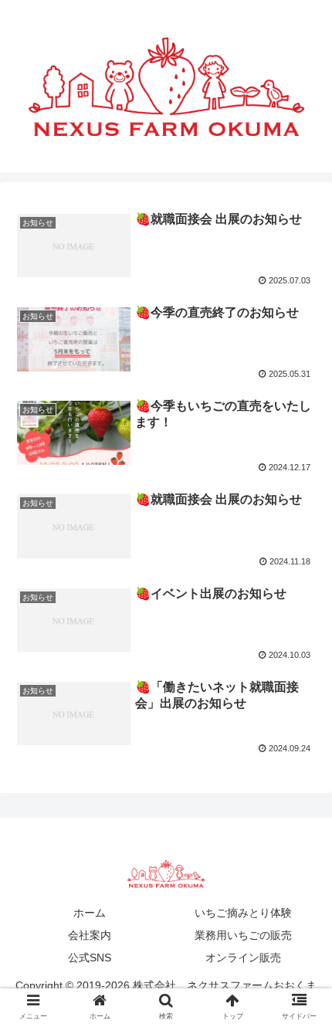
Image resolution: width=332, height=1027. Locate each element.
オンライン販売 (243, 957)
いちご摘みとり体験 (243, 913)
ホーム (89, 913)
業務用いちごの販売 (243, 935)
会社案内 (89, 935)
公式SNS (89, 957)
